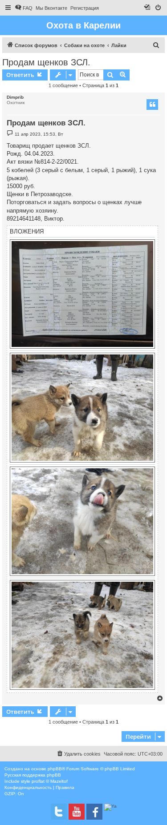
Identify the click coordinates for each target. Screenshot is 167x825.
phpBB (55, 768)
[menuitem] (24, 8)
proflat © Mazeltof (50, 781)
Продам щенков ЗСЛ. (46, 62)
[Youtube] (77, 812)
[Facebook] (94, 812)
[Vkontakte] (59, 812)
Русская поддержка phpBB (32, 775)
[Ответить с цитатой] (152, 104)
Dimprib (15, 97)
